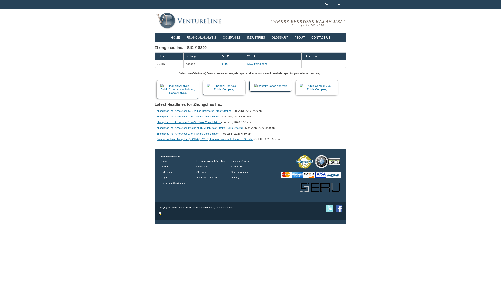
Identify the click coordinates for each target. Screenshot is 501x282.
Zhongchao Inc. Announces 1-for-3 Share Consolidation (188, 116)
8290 (225, 63)
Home (175, 37)
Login (340, 4)
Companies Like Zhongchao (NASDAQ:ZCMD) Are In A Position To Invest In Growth (205, 139)
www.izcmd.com (257, 63)
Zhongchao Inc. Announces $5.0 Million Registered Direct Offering (194, 110)
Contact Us (320, 37)
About (300, 37)
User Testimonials (240, 172)
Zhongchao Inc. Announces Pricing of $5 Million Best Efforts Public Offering (200, 128)
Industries (256, 37)
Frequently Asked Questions (211, 161)
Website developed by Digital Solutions (212, 207)
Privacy (235, 177)
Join (327, 4)
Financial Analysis (201, 37)
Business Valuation (206, 177)
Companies (232, 37)
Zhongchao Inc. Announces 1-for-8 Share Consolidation (188, 133)
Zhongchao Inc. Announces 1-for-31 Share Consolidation (189, 122)
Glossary (280, 37)
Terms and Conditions (173, 183)
